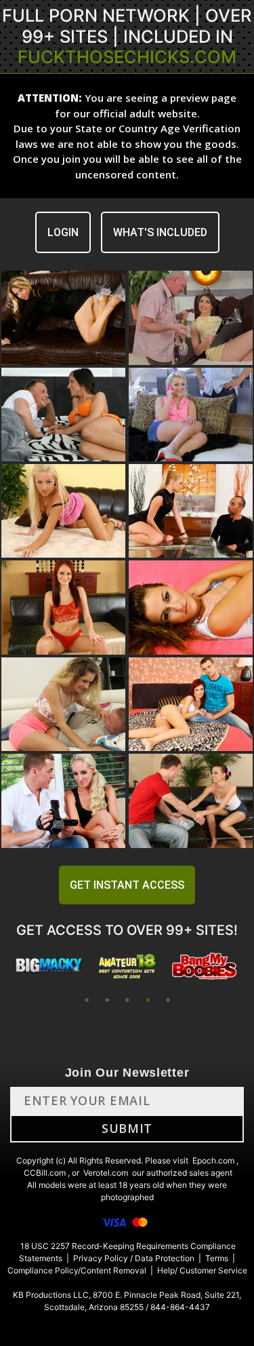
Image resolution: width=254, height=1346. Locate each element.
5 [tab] (168, 1000)
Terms (216, 1258)
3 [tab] (127, 1000)
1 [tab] (86, 1000)
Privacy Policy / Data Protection (133, 1258)
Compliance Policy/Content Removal (76, 1270)
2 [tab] (107, 1000)
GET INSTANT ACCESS (127, 885)
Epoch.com (213, 1160)
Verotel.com (105, 1173)
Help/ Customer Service (202, 1270)
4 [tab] (147, 1000)
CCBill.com (45, 1173)
